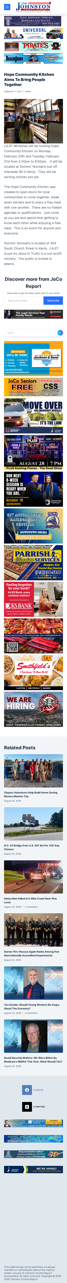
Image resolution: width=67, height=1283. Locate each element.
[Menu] (7, 7)
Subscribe (53, 300)
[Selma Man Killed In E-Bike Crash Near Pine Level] (33, 877)
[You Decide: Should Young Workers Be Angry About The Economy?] (33, 983)
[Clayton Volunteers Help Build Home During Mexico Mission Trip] (33, 771)
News (28, 91)
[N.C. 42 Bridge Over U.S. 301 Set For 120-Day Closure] (33, 824)
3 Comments (31, 906)
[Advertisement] (33, 1216)
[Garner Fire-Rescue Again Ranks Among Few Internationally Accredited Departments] (33, 930)
